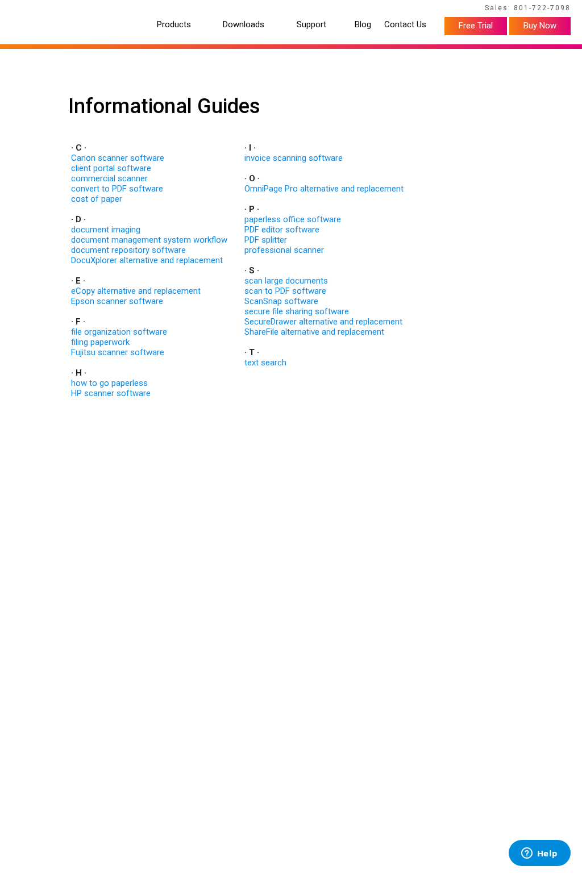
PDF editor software (281, 229)
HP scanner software (111, 393)
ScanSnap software (281, 301)
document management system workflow (149, 240)
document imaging (105, 229)
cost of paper (96, 199)
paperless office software (292, 219)
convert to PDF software (117, 189)
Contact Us (405, 25)
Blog (363, 25)
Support (311, 25)
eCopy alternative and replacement (136, 291)
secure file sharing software (296, 311)
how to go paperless (109, 383)
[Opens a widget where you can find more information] (539, 854)
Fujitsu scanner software (117, 352)
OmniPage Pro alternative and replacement (324, 189)
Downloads (243, 25)
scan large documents (286, 281)
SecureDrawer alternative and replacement (323, 322)
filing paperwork (100, 342)
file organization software (119, 332)
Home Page (33, 10)
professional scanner (284, 250)
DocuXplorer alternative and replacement (147, 260)
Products (174, 25)
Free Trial (476, 25)
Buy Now (539, 25)
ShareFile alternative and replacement (314, 332)
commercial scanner (109, 178)
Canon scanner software (117, 158)
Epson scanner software (117, 301)
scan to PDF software (285, 291)
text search (265, 362)
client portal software (111, 168)
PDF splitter (265, 240)
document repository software (128, 250)
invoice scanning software (293, 158)
